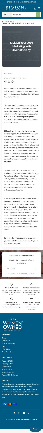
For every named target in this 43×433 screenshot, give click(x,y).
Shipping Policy (7, 364)
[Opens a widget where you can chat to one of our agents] (35, 429)
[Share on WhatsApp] (12, 81)
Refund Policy (6, 366)
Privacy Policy (7, 369)
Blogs (4, 338)
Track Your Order (8, 352)
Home (6, 21)
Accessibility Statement (10, 375)
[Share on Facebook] (5, 81)
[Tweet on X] (9, 81)
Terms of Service (8, 372)
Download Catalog (8, 343)
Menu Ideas (6, 349)
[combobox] (27, 14)
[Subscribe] (35, 268)
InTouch (12, 21)
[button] (3, 8)
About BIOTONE (7, 361)
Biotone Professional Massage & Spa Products (24, 419)
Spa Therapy (8, 73)
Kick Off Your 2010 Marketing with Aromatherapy (18, 23)
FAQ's (4, 346)
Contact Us (6, 341)
